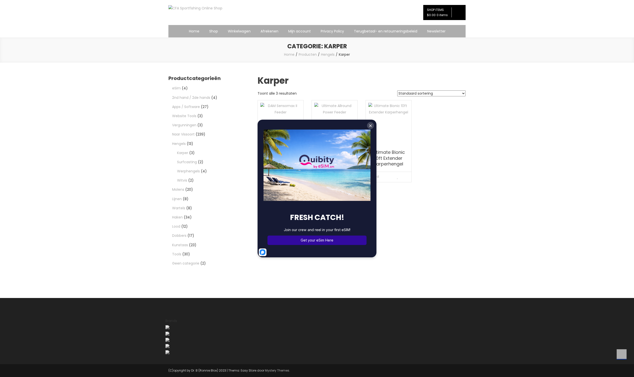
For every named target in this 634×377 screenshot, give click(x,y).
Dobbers (179, 235)
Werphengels (188, 171)
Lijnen (177, 198)
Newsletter (436, 31)
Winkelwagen (239, 31)
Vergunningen (184, 125)
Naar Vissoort (183, 134)
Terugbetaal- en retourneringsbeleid (385, 31)
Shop (213, 31)
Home (194, 31)
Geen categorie (185, 263)
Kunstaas (180, 244)
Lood (176, 226)
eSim (176, 88)
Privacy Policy (332, 31)
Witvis (182, 180)
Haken (177, 217)
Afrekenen (269, 31)
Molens (178, 189)
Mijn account (299, 31)
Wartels (178, 208)
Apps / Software (186, 106)
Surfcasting (187, 162)
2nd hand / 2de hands (191, 97)
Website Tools (184, 115)
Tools (176, 254)
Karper (182, 152)
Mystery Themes (277, 370)
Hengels (179, 143)
